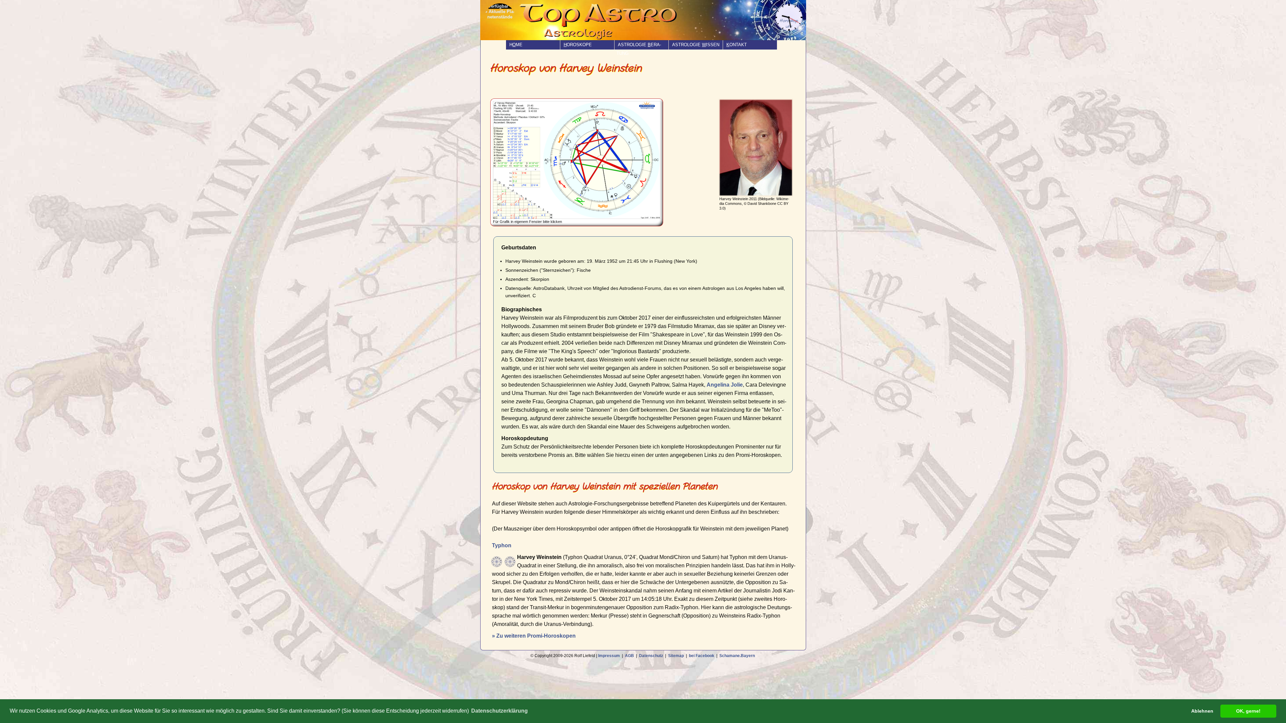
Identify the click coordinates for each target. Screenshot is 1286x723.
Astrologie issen (695, 44)
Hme (515, 44)
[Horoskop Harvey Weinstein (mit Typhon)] (496, 561)
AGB (629, 655)
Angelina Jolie (725, 385)
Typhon (501, 545)
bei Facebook (701, 655)
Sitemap (676, 655)
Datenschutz (651, 655)
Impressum (609, 655)
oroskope (578, 44)
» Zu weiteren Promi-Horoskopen (534, 636)
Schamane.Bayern (737, 655)
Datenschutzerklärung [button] (499, 711)
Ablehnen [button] (1202, 711)
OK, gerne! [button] (1248, 711)
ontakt (736, 44)
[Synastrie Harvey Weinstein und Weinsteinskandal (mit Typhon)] (510, 561)
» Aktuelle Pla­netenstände (500, 14)
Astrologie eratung (639, 49)
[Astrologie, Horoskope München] (591, 25)
